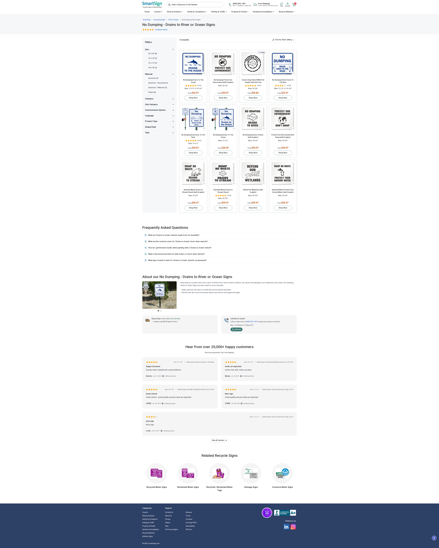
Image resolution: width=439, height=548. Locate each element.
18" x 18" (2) (152, 68)
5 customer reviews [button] (161, 29)
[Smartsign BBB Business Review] (285, 513)
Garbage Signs (251, 487)
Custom (157, 12)
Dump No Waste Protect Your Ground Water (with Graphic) (283, 191)
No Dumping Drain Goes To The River (193, 136)
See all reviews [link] (218, 440)
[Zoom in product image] (204, 73)
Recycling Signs (159, 20)
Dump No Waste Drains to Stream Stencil (223, 191)
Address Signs (147, 536)
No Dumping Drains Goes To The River (282, 81)
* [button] (177, 322)
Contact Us (169, 512)
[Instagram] (293, 526)
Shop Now (193, 98)
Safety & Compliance (196, 12)
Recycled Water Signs (156, 487)
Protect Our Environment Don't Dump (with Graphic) (282, 136)
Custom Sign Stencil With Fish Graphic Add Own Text (253, 81)
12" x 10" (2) (152, 58)
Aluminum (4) (153, 78)
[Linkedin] (286, 526)
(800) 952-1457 (252, 322)
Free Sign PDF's (191, 523)
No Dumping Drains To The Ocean (193, 81)
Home (147, 12)
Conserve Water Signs (282, 487)
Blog (166, 526)
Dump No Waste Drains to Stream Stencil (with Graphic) (193, 191)
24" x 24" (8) (152, 53)
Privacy (167, 519)
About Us (168, 516)
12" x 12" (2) (152, 63)
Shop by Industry (174, 12)
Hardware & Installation (262, 12)
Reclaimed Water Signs (188, 487)
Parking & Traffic (218, 12)
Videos (167, 523)
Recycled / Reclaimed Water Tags (219, 488)
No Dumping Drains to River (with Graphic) (253, 136)
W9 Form (189, 529)
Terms (188, 516)
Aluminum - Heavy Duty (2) (158, 83)
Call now (238, 329)
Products (189, 519)
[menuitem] (147, 12)
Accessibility (190, 526)
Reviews (189, 512)
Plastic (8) (152, 92)
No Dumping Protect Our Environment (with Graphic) (223, 81)
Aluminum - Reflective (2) (157, 87)
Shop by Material (286, 12)
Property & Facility (239, 12)
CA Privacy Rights (171, 529)
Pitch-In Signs (173, 20)
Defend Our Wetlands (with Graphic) (253, 191)
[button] (281, 4)
